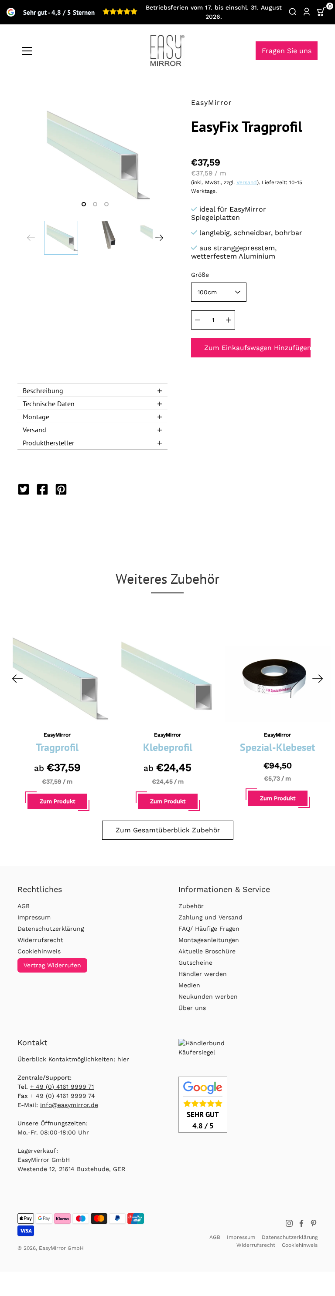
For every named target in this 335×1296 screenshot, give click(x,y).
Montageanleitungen (208, 939)
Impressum (34, 917)
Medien (189, 985)
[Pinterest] (62, 489)
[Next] (159, 237)
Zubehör (191, 905)
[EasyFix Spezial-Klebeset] (278, 678)
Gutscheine (195, 962)
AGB (23, 905)
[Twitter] (24, 489)
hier (123, 1059)
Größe (200, 274)
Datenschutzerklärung (50, 928)
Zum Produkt (57, 801)
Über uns (192, 1007)
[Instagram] (289, 1223)
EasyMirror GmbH (61, 1248)
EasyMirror (57, 735)
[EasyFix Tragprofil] (57, 678)
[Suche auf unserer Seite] (293, 12)
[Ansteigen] (228, 320)
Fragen (286, 51)
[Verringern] (197, 320)
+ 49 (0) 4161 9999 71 (62, 1086)
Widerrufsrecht (40, 939)
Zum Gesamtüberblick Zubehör (168, 830)
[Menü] (27, 51)
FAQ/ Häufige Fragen (208, 928)
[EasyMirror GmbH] (167, 50)
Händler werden (202, 973)
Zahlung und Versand (210, 917)
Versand (246, 182)
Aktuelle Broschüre (207, 951)
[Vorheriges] (17, 678)
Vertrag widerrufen (52, 965)
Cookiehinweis (39, 951)
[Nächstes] (317, 678)
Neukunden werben (208, 996)
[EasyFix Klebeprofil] (168, 678)
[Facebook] (43, 489)
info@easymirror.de (69, 1104)
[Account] (307, 12)
